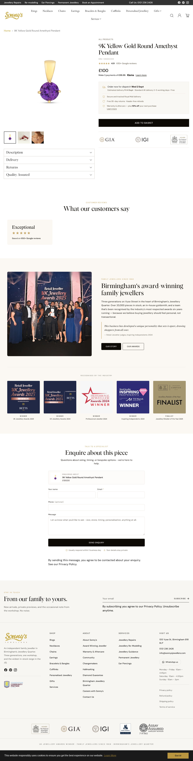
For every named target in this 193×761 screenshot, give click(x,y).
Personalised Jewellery (61, 675)
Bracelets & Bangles (59, 663)
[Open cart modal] (187, 15)
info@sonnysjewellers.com (172, 653)
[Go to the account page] (179, 15)
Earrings (54, 657)
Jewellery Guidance (128, 651)
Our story (111, 346)
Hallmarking (88, 669)
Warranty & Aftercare (93, 651)
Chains (53, 651)
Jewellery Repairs (127, 640)
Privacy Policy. (153, 606)
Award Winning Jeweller (94, 645)
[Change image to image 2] (24, 137)
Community (89, 657)
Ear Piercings (125, 663)
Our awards (133, 346)
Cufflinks (54, 669)
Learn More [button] (110, 755)
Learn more (141, 75)
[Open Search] (172, 15)
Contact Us (88, 697)
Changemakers (90, 663)
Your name (53, 489)
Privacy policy (165, 690)
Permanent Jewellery (129, 657)
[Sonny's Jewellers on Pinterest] (183, 3)
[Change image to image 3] (38, 137)
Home (7, 30)
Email (100, 489)
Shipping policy (166, 701)
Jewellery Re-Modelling (130, 645)
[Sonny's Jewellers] (14, 15)
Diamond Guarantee (93, 675)
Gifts (52, 681)
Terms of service (167, 707)
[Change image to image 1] (10, 137)
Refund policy (165, 696)
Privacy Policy (67, 564)
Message (52, 514)
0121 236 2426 (166, 648)
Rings (52, 640)
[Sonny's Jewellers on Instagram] (187, 3)
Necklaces (55, 645)
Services (54, 687)
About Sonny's (90, 640)
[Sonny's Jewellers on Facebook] (179, 3)
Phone (55, 502)
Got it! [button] (178, 755)
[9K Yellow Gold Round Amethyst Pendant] (49, 83)
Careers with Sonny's (93, 691)
